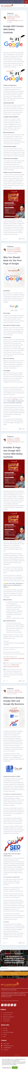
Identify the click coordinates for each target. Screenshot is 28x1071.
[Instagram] (12, 1005)
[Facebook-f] (2, 1005)
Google (18, 249)
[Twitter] (5, 1005)
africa (16, 15)
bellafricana (10, 17)
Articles (17, 438)
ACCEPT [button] (15, 1067)
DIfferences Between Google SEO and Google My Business (13, 701)
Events (17, 441)
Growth (9, 251)
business (17, 17)
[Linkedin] (15, 1005)
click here (15, 399)
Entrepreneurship (12, 20)
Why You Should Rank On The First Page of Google (12, 260)
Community (10, 18)
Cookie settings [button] (6, 1067)
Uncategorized (16, 251)
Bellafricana (10, 13)
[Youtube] (8, 1005)
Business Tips (11, 249)
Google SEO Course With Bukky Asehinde (13, 29)
